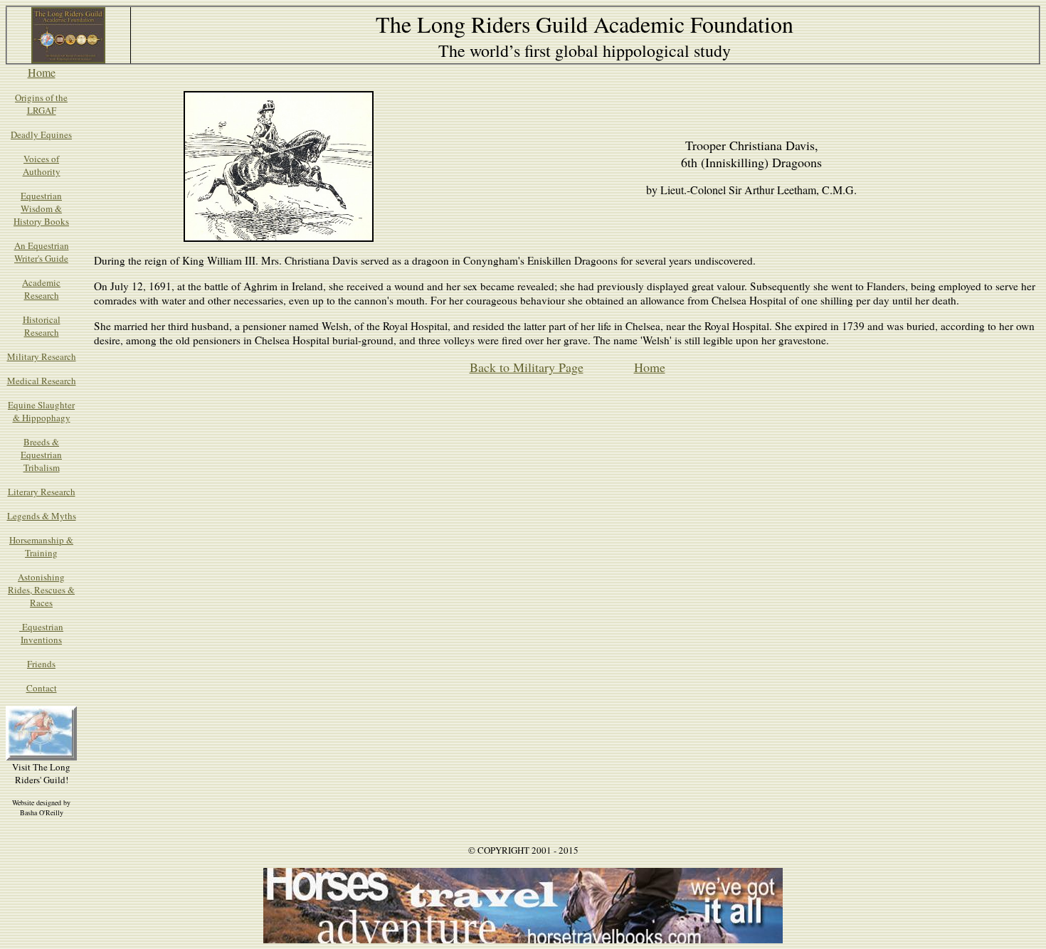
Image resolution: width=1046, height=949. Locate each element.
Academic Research (41, 289)
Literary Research (41, 491)
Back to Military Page (526, 367)
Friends (41, 663)
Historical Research (41, 326)
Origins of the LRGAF (41, 104)
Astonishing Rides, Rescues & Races (41, 590)
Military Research (41, 356)
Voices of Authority (41, 165)
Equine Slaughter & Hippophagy (41, 411)
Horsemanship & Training (41, 546)
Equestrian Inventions (41, 633)
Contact (41, 688)
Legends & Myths (41, 515)
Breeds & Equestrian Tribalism (41, 454)
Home (42, 72)
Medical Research (41, 380)
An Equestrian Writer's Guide (41, 252)
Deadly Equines (41, 134)
